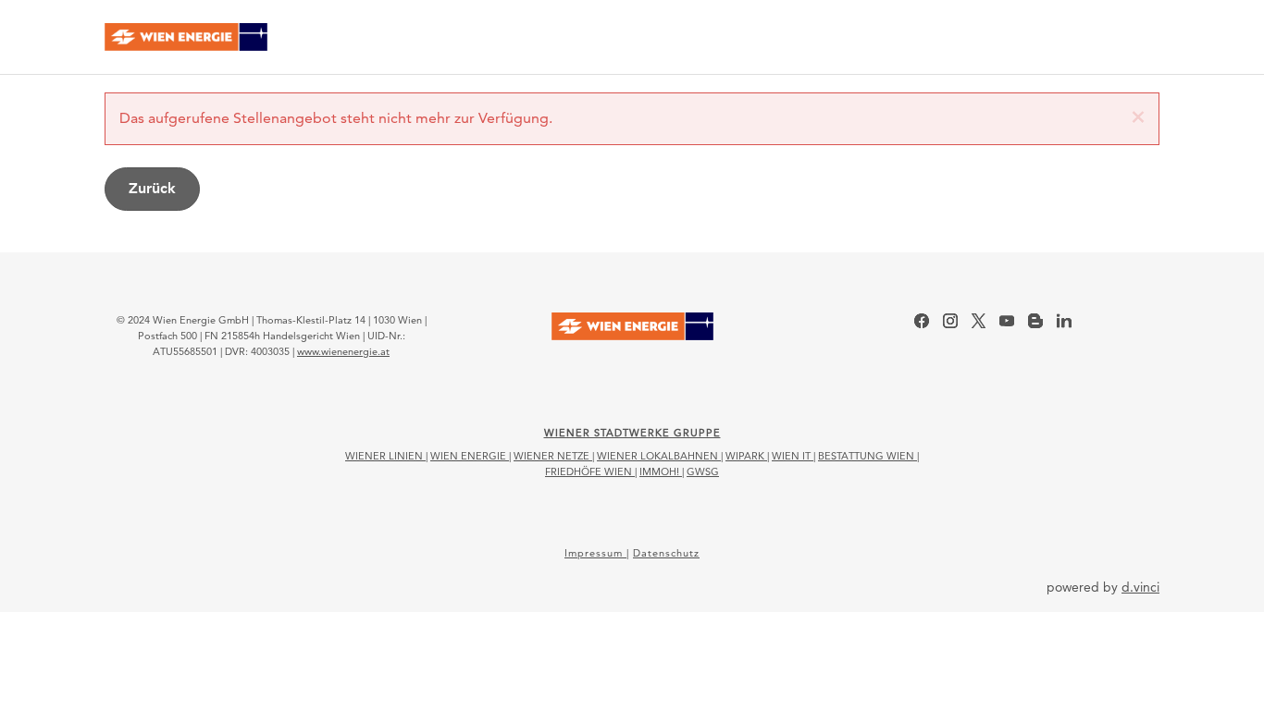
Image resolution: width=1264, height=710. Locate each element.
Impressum (595, 552)
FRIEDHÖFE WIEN (590, 471)
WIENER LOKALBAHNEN (659, 455)
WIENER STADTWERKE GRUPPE (632, 432)
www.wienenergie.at (343, 351)
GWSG (703, 471)
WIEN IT (792, 455)
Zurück (152, 188)
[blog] (1035, 320)
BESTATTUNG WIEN (867, 455)
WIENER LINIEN (385, 455)
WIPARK (746, 455)
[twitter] (979, 320)
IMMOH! (660, 471)
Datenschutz (666, 552)
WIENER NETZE (553, 455)
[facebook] (921, 320)
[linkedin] (1064, 320)
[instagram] (950, 320)
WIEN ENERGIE (469, 455)
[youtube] (1006, 320)
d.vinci (1140, 587)
